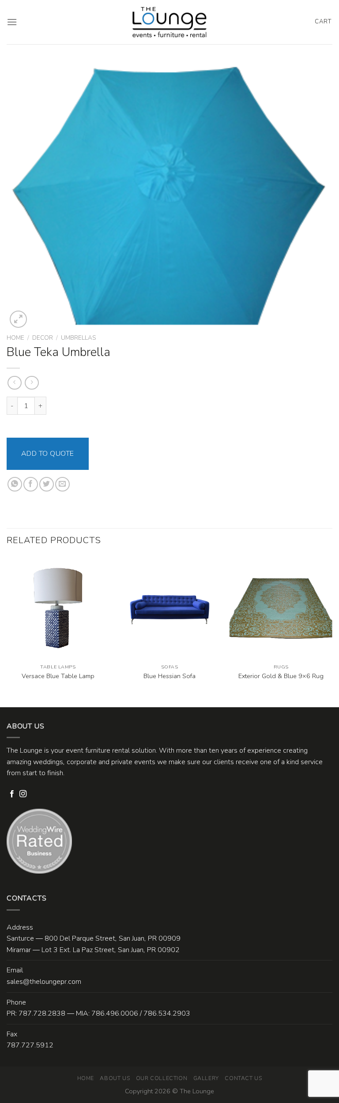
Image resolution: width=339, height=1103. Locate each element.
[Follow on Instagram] (22, 794)
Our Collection (162, 1078)
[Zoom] (18, 319)
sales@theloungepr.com (44, 982)
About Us (115, 1078)
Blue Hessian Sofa (169, 676)
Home (15, 338)
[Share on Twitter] (46, 484)
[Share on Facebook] (30, 484)
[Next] (332, 631)
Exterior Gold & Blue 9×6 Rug (281, 676)
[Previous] (7, 631)
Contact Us (243, 1078)
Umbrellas (78, 338)
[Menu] (12, 22)
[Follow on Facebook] (11, 794)
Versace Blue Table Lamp (58, 676)
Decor (42, 338)
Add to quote (47, 453)
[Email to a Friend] (62, 484)
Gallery (206, 1078)
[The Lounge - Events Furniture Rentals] (169, 22)
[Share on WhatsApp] (15, 484)
